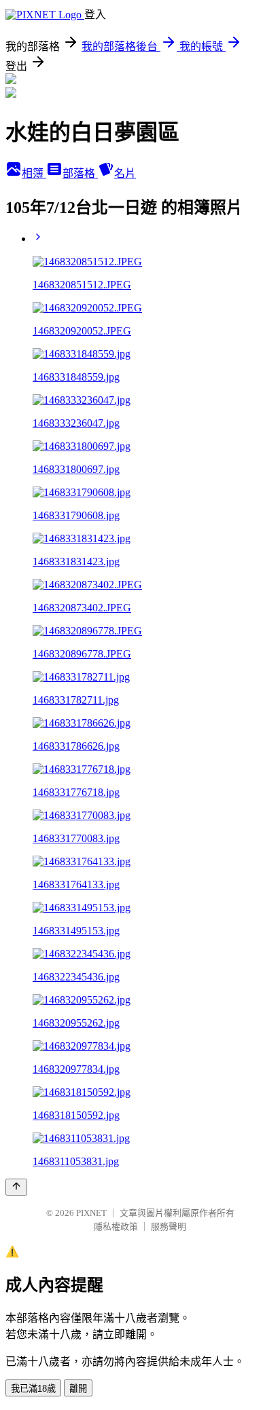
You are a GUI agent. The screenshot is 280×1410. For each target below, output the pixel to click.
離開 (78, 1389)
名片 (125, 173)
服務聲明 (168, 1226)
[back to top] (16, 1187)
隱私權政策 (116, 1226)
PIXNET (91, 1213)
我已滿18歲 (33, 1389)
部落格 (80, 173)
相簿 (34, 173)
